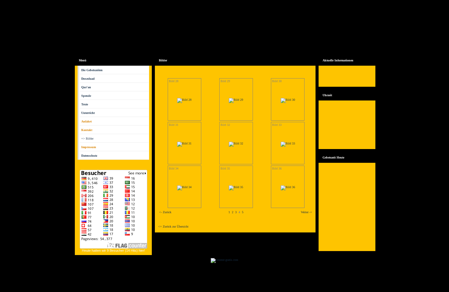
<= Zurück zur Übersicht (173, 226)
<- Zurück (165, 212)
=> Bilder (87, 138)
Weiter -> (306, 212)
